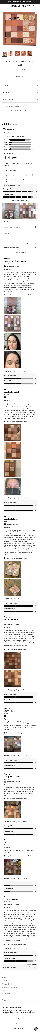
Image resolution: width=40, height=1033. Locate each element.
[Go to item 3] (17, 54)
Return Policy (6, 993)
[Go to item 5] (29, 53)
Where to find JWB (7, 984)
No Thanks (19, 1023)
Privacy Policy (6, 1000)
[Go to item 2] (11, 54)
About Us (4, 977)
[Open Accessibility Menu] (36, 1029)
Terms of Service (7, 997)
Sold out (20, 76)
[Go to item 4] (23, 54)
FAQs (3, 990)
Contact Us (5, 981)
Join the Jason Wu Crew (9, 987)
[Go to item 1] (4, 54)
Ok (19, 1019)
